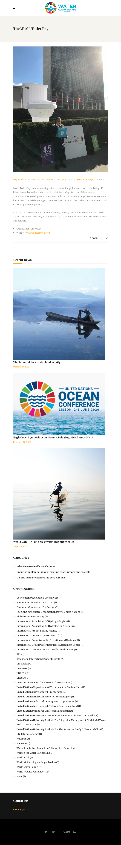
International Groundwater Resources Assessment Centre (50, 644)
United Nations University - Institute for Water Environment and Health (57, 715)
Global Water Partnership (32, 616)
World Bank (25, 757)
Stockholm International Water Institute (40, 659)
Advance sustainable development (36, 566)
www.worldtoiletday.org (38, 232)
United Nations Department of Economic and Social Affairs (51, 687)
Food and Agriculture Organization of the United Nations (50, 611)
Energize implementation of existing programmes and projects (53, 572)
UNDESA (23, 673)
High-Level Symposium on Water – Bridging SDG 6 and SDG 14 (53, 437)
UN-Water (100, 179)
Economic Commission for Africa (37, 602)
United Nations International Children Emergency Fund (49, 706)
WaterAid (23, 738)
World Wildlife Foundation (33, 771)
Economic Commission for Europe (37, 607)
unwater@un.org (21, 809)
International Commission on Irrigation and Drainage (48, 640)
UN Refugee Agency (29, 734)
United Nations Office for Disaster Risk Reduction (45, 710)
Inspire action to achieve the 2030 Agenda (33, 179)
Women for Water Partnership (35, 752)
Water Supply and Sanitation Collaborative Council (46, 748)
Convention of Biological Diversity (37, 597)
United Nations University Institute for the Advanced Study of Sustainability (60, 729)
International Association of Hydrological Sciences (46, 626)
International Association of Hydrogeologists (43, 621)
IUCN (21, 654)
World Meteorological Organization (38, 762)
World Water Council (30, 767)
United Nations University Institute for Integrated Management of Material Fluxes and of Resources (61, 722)
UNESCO (23, 677)
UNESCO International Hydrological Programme (45, 682)
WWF (21, 776)
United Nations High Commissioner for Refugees (45, 696)
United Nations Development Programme (41, 692)
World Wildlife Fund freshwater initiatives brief (43, 541)
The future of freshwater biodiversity (36, 362)
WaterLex (23, 743)
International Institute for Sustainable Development (47, 649)
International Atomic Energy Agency (38, 630)
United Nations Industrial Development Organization (47, 701)
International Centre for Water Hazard (39, 635)
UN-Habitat (24, 663)
